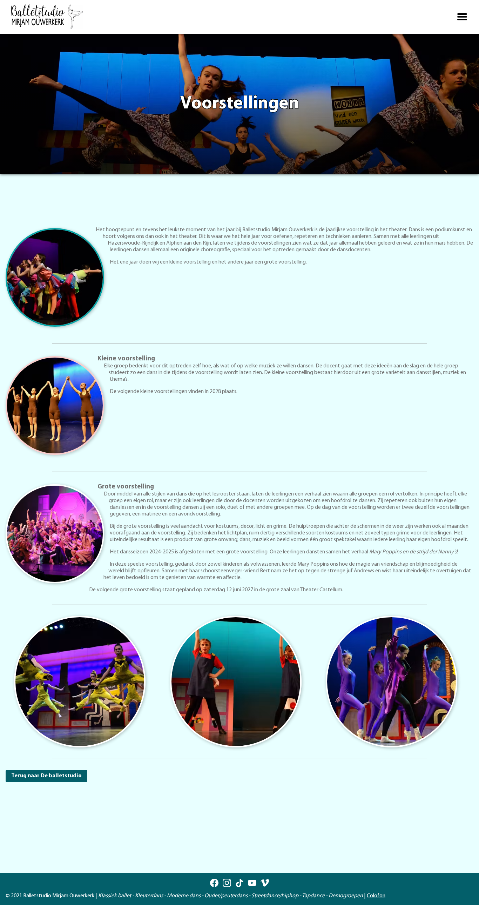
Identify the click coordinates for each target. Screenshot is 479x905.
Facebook (214, 883)
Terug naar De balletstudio (46, 776)
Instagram (227, 883)
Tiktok (239, 883)
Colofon (376, 896)
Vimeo (265, 883)
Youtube (252, 883)
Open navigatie (462, 16)
